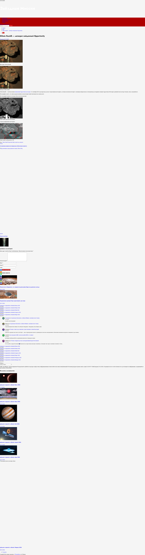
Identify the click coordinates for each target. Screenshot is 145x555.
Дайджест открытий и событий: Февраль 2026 (10, 357)
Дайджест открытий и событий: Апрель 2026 (10, 312)
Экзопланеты (5, 21)
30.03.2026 (2, 459)
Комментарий (3, 260)
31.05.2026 (2, 426)
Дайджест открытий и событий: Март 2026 (10, 314)
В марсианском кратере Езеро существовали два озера (12, 300)
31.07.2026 (2, 387)
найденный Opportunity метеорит (23, 91)
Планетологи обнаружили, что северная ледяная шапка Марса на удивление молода (19, 287)
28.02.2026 (2, 550)
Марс (3, 32)
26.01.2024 (2, 303)
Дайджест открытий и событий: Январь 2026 (10, 360)
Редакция (2, 39)
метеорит (21, 142)
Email (1, 265)
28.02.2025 (2, 289)
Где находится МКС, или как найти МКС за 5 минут (21, 335)
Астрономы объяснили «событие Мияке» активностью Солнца (25, 318)
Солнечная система (6, 19)
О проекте (4, 552)
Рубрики (1, 363)
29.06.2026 (2, 404)
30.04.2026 (2, 444)
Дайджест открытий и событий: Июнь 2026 (10, 307)
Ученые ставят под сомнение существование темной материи (24, 329)
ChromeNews (17, 554)
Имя (1, 263)
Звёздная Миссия (17, 8)
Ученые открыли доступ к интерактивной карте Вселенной (25, 340)
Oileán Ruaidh (5, 142)
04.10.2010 (6, 39)
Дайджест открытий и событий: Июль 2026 (10, 305)
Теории (4, 22)
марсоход (17, 142)
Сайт (1, 267)
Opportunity (10, 142)
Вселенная (4, 18)
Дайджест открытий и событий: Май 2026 (9, 310)
